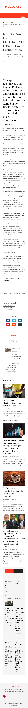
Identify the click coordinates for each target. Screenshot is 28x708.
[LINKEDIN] (20, 320)
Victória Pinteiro (8, 309)
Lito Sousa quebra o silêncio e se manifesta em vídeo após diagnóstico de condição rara (9, 653)
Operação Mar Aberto (9, 307)
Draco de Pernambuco (9, 303)
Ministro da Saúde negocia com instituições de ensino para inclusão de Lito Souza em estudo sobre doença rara (19, 656)
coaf (5, 301)
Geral (4, 30)
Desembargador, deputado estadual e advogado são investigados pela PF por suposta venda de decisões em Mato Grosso (14, 539)
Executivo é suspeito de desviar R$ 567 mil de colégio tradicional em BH (17, 354)
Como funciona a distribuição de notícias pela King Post (13, 403)
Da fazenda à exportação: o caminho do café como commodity (13, 492)
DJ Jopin (11, 301)
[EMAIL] (20, 324)
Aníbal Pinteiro (17, 299)
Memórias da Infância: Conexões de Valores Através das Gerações (9, 589)
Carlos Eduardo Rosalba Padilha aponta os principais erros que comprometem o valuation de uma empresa (13, 447)
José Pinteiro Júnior (8, 305)
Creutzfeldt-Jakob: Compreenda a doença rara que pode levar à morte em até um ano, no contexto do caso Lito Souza (19, 619)
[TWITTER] (14, 320)
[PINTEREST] (8, 324)
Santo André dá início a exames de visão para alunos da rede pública (18, 589)
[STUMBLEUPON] (14, 324)
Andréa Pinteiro (7, 299)
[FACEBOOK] (8, 320)
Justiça (8, 30)
